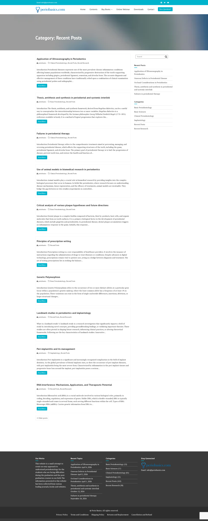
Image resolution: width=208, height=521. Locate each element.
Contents (93, 9)
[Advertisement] (153, 148)
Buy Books (105, 9)
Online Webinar (123, 9)
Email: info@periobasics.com (47, 2)
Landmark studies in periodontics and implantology (64, 313)
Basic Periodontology (57, 102)
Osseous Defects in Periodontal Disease (150, 78)
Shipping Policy (97, 514)
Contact (151, 9)
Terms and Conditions (80, 514)
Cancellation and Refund (141, 514)
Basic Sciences (140, 112)
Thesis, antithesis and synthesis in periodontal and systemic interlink (73, 97)
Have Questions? (165, 9)
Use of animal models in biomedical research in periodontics (68, 169)
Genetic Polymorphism (48, 277)
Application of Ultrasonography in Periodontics (61, 58)
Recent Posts (72, 63)
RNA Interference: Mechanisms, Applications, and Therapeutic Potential (74, 384)
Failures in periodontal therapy (53, 133)
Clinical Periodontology (58, 63)
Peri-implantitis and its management (56, 349)
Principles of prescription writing (54, 241)
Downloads (138, 9)
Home (82, 9)
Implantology (55, 353)
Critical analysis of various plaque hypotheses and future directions (72, 205)
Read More (42, 86)
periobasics (42, 63)
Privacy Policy (62, 514)
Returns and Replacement (118, 514)
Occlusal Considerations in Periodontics (150, 82)
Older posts (43, 418)
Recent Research (83, 63)
